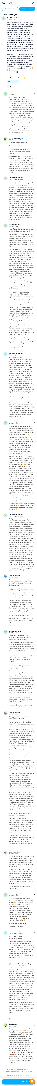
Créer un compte (27, 9)
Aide (15, 1069)
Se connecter (9, 9)
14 (10, 86)
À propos (10, 1069)
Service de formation (23, 1069)
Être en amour (13, 82)
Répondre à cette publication (18, 1082)
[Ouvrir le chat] (32, 1081)
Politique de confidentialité (12, 1071)
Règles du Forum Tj (26, 1071)
